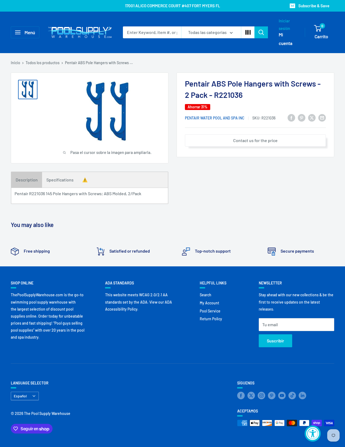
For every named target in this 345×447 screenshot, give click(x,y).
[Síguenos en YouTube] (282, 395)
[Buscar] (261, 32)
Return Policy (211, 319)
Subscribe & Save (313, 5)
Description (27, 179)
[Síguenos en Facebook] (241, 395)
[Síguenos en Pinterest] (271, 395)
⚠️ (85, 179)
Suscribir (275, 340)
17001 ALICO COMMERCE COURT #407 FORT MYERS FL (172, 5)
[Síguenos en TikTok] (292, 395)
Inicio (15, 62)
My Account (209, 303)
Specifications (60, 179)
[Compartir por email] (322, 117)
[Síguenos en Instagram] (261, 395)
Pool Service (210, 311)
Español (20, 396)
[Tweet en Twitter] (312, 117)
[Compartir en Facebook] (291, 117)
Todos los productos (43, 62)
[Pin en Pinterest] (301, 117)
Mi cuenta (285, 39)
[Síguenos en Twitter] (251, 395)
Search (205, 295)
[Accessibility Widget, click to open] (313, 433)
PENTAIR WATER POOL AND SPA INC (214, 118)
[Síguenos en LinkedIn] (302, 395)
